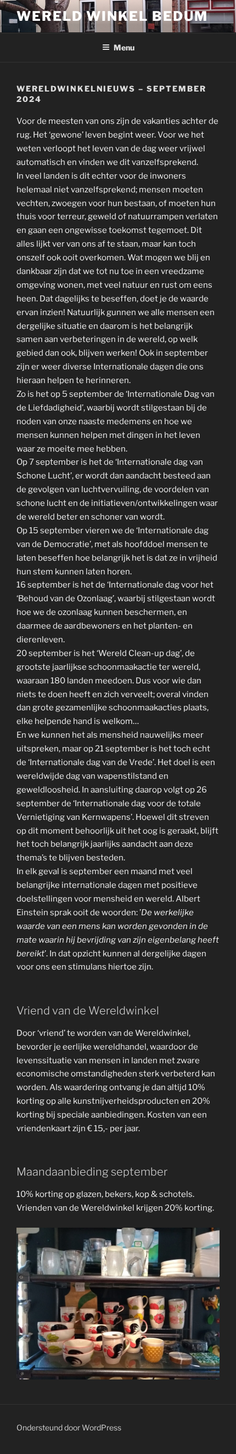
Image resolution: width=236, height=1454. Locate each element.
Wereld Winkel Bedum (111, 16)
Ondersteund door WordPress (68, 1427)
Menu (124, 47)
